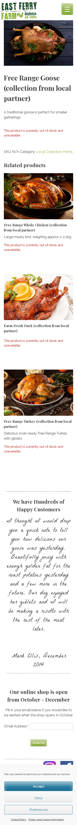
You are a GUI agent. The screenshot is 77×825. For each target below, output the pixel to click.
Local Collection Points (54, 152)
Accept (38, 786)
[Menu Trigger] (67, 9)
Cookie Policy (18, 819)
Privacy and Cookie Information (46, 819)
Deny (39, 798)
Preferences (39, 810)
